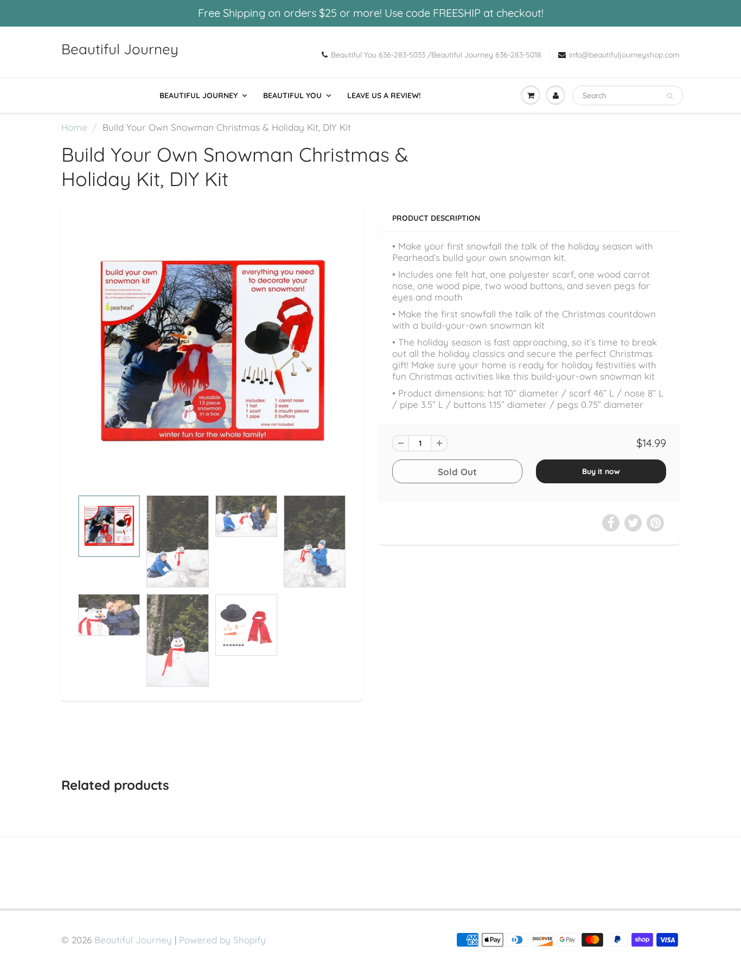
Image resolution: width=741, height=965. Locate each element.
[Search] (669, 96)
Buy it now (601, 471)
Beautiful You (292, 95)
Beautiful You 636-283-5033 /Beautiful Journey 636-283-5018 (436, 55)
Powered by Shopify (222, 939)
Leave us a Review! (384, 95)
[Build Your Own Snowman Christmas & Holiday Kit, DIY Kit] (212, 352)
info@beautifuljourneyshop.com (624, 55)
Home (74, 127)
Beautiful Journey (119, 49)
